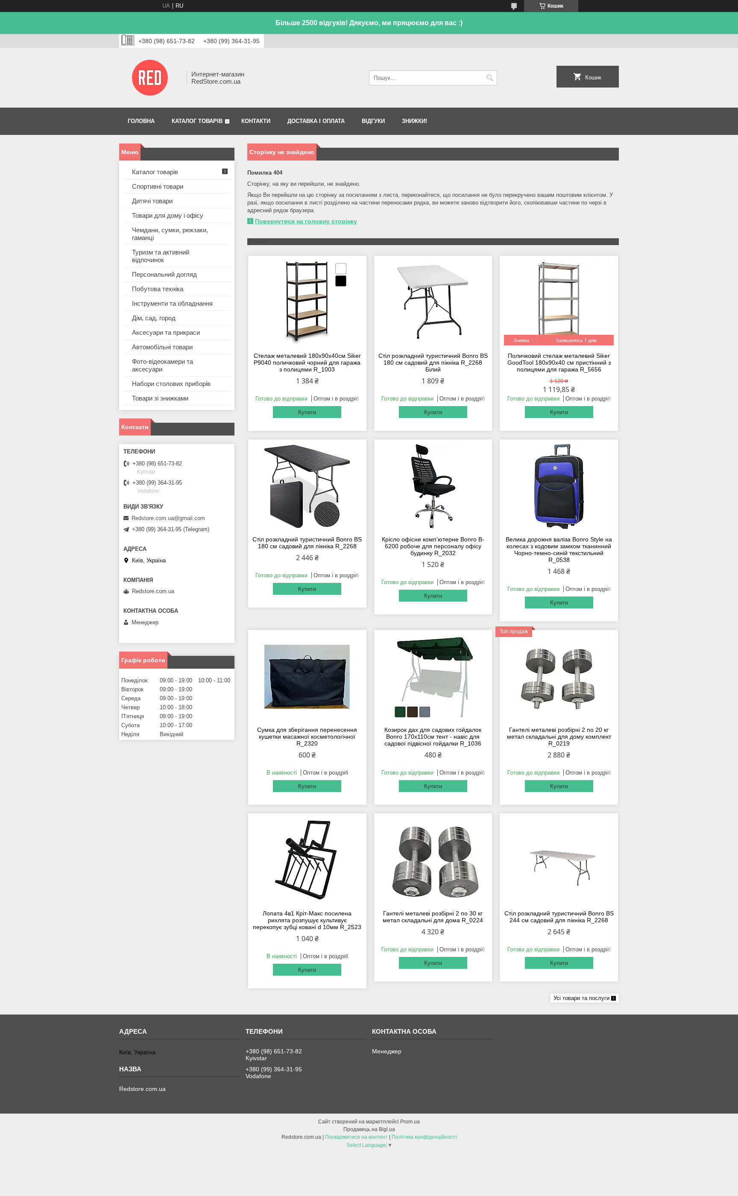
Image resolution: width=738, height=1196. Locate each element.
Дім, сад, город (154, 318)
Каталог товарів (197, 121)
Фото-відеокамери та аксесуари (162, 365)
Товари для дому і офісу (167, 215)
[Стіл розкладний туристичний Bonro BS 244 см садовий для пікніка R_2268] (559, 860)
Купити (307, 412)
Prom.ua (410, 1122)
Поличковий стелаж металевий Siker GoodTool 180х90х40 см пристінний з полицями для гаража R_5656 (559, 362)
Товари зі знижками (160, 398)
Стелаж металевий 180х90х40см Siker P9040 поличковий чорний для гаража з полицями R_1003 (307, 362)
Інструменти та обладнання (172, 303)
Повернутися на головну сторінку (306, 221)
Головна (141, 121)
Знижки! (414, 121)
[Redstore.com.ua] (150, 77)
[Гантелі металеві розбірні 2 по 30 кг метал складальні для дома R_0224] (433, 860)
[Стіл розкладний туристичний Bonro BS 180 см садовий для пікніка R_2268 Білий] (433, 302)
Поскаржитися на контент (356, 1137)
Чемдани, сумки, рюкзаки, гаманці (170, 233)
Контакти (255, 121)
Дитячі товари (152, 201)
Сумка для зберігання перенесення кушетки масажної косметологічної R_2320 (307, 736)
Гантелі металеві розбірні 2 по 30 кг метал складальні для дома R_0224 (433, 917)
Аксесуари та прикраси (166, 332)
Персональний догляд (164, 274)
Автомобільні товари (162, 347)
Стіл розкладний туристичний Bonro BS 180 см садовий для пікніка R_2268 (307, 543)
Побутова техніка (157, 288)
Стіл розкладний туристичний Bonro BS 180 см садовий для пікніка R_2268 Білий (433, 362)
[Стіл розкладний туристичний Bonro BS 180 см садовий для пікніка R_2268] (307, 486)
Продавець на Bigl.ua (369, 1129)
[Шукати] (489, 77)
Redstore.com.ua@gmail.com (168, 518)
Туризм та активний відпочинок (160, 256)
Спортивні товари (157, 186)
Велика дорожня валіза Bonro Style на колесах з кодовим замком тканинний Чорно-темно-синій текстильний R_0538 (559, 549)
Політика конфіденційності (424, 1137)
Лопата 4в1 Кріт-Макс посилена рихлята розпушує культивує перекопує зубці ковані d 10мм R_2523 (307, 920)
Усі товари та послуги (581, 998)
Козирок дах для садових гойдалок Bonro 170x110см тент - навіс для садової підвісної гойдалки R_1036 (432, 736)
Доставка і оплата (316, 121)
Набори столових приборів (171, 383)
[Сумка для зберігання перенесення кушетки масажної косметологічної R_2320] (307, 676)
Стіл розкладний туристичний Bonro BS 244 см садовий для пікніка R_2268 (559, 917)
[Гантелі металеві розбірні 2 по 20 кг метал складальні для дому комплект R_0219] (559, 676)
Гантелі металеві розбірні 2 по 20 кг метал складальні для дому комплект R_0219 (559, 736)
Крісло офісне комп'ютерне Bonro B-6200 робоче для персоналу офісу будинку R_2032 (433, 546)
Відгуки (373, 121)
